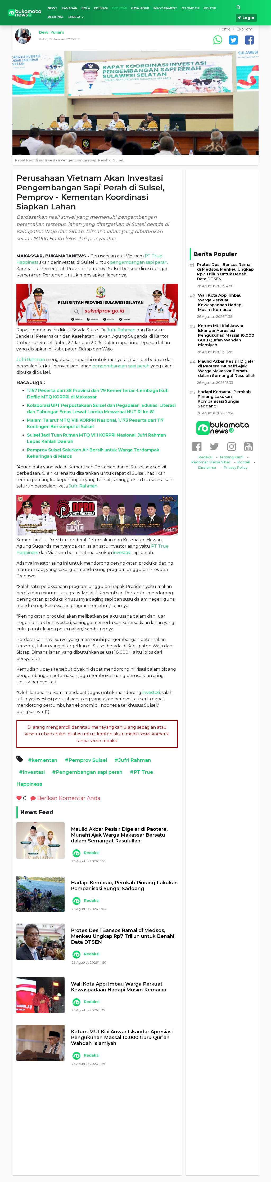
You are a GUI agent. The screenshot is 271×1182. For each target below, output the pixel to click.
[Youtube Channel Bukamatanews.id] (248, 446)
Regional (56, 17)
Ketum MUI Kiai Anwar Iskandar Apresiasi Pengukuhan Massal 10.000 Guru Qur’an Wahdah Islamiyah (122, 1037)
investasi (121, 552)
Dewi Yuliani (51, 32)
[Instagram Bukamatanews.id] (231, 446)
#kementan (42, 760)
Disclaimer (207, 467)
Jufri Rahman (121, 329)
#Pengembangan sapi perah (87, 772)
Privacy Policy (235, 467)
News (52, 8)
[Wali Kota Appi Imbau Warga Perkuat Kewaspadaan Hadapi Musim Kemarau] (40, 995)
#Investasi (32, 772)
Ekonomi (119, 8)
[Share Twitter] (233, 39)
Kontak (244, 462)
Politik (210, 8)
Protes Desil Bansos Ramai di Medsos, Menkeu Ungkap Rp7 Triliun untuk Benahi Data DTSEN (122, 936)
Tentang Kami (231, 457)
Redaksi (92, 852)
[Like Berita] (19, 798)
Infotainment (165, 8)
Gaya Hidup (140, 8)
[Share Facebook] (249, 39)
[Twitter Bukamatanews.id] (214, 446)
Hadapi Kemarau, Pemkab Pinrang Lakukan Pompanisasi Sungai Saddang (124, 885)
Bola (86, 8)
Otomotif (191, 8)
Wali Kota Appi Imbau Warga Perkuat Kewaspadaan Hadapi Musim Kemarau (118, 987)
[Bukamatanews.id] (25, 12)
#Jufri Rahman (133, 760)
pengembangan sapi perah (138, 262)
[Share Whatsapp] (217, 39)
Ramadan (69, 8)
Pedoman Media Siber (210, 462)
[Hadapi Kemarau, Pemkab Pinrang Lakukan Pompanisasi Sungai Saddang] (40, 894)
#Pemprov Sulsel (86, 760)
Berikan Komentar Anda (68, 798)
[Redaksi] (76, 853)
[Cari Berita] (238, 7)
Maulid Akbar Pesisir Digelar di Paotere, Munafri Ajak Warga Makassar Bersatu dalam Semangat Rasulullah (119, 835)
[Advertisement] (97, 1126)
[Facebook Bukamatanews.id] (197, 446)
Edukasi (101, 8)
